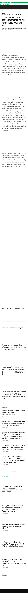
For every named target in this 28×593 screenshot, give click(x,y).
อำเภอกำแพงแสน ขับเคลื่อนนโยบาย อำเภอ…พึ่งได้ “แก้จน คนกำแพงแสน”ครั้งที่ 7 (14, 347)
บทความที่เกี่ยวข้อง (7, 328)
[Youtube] (3, 588)
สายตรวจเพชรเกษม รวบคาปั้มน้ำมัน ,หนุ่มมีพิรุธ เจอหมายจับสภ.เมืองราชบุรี (13, 527)
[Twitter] (6, 31)
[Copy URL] (13, 31)
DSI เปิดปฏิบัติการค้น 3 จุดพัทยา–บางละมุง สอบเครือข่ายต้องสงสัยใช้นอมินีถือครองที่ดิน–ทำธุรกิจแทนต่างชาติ (14, 562)
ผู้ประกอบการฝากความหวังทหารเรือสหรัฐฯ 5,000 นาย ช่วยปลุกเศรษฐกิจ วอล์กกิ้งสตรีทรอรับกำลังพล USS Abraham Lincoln (13, 435)
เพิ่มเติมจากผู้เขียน (18, 328)
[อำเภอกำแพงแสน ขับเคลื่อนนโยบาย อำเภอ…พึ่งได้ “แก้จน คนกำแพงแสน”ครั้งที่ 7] (14, 336)
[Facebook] (3, 31)
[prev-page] (3, 403)
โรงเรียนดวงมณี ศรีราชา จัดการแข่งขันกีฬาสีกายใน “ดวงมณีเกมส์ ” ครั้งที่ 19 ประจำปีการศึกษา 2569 (13, 544)
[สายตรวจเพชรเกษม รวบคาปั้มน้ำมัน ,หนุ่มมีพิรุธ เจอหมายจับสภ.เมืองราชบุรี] (14, 520)
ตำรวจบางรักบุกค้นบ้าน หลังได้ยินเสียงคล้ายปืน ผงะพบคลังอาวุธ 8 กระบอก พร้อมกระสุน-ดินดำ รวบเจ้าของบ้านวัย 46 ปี (13, 508)
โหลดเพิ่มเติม (13, 471)
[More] (17, 31)
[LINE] (10, 31)
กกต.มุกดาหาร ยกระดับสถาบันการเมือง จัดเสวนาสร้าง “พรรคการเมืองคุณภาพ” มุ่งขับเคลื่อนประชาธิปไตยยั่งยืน (12, 489)
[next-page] (5, 403)
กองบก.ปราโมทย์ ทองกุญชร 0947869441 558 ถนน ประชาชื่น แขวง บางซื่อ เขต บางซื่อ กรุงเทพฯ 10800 (14, 29)
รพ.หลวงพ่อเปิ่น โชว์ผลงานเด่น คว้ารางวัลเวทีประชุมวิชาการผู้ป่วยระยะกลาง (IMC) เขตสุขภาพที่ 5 (13, 424)
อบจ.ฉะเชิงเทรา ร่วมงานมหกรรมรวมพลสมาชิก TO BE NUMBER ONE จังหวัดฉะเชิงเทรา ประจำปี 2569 (13, 447)
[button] (2, 7)
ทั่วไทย (8, 10)
